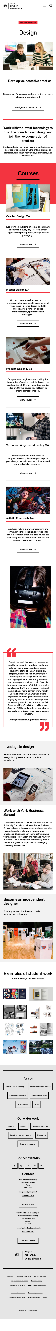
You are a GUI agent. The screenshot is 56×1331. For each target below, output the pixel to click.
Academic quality (36, 1281)
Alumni (23, 1126)
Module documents (40, 1276)
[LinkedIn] (41, 1166)
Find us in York (28, 1204)
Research (41, 1135)
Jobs (36, 1104)
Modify (45, 1297)
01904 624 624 (28, 1195)
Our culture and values (40, 1086)
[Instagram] (21, 1166)
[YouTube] (34, 1166)
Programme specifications (19, 1281)
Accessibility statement (35, 1293)
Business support (40, 1126)
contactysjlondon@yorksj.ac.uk (28, 1228)
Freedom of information (18, 1293)
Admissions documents (17, 1285)
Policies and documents (23, 1276)
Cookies (10, 1276)
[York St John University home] (12, 6)
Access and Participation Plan (37, 1285)
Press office (23, 1104)
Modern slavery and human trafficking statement (24, 1297)
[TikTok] (28, 1166)
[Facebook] (15, 1166)
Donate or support (28, 1144)
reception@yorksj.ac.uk (28, 1192)
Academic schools (17, 1095)
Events (11, 1126)
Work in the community (20, 1135)
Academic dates (39, 1095)
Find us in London (28, 1240)
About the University (14, 1086)
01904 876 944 (28, 1232)
